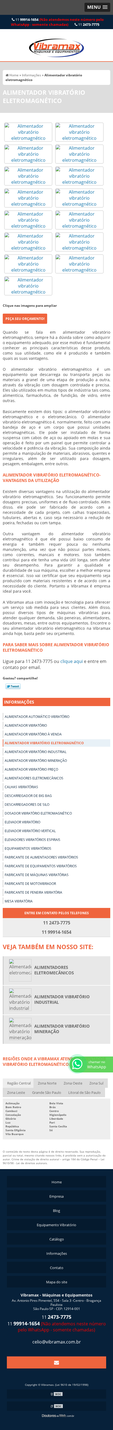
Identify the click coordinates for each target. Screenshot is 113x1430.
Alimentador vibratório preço (31, 769)
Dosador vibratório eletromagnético (38, 813)
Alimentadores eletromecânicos (34, 778)
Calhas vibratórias (21, 787)
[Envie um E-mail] (56, 1362)
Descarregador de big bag (28, 795)
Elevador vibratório (22, 822)
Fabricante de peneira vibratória (33, 892)
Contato (56, 1267)
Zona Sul (96, 1083)
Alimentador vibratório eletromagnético (44, 743)
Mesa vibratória (19, 901)
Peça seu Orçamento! (24, 318)
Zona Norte (47, 1083)
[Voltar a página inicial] (56, 45)
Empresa (56, 1196)
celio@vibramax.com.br (56, 1342)
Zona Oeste (73, 1083)
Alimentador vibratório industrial (35, 751)
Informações (19, 702)
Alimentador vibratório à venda (33, 734)
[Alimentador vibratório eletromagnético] (28, 132)
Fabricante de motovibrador (30, 883)
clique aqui (71, 661)
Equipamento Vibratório (56, 1224)
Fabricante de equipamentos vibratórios (41, 866)
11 (57, 22)
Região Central (19, 1083)
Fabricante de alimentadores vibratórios (41, 857)
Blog (56, 1210)
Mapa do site (56, 1282)
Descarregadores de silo (27, 804)
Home (57, 1182)
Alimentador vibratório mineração (36, 760)
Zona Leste (16, 1092)
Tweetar (13, 686)
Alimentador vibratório (26, 725)
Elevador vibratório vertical (30, 831)
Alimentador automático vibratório (37, 716)
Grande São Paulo (46, 1092)
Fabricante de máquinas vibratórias (37, 875)
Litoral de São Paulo (84, 1092)
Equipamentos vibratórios (28, 848)
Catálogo (56, 1239)
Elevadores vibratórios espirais (32, 839)
